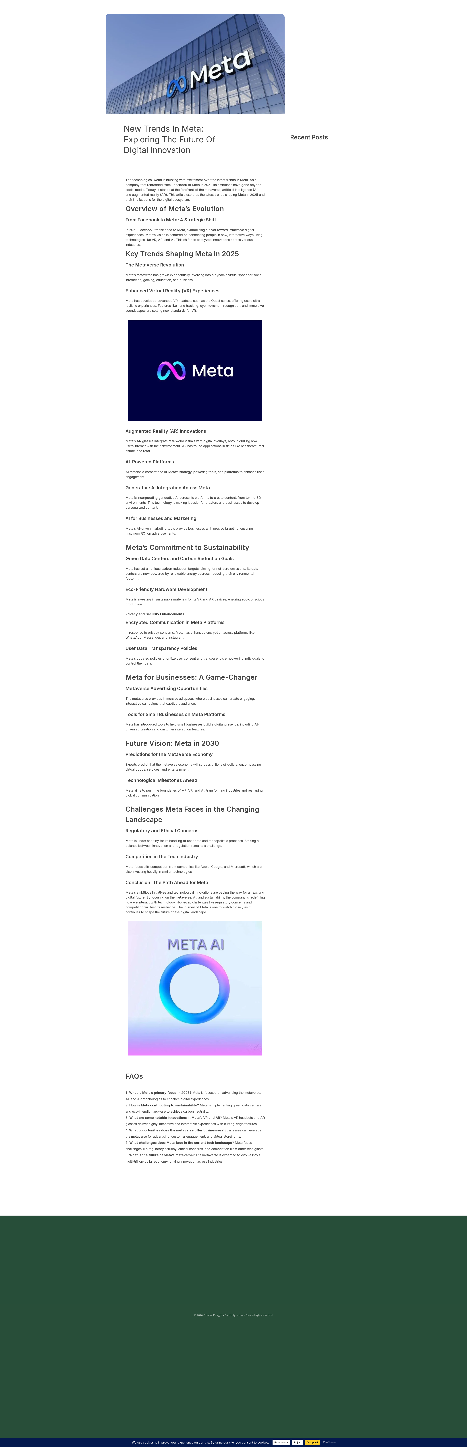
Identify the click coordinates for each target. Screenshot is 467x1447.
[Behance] (131, 1295)
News (127, 162)
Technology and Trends (150, 162)
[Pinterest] (140, 1295)
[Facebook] (113, 1295)
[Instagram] (122, 1295)
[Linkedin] (149, 1295)
